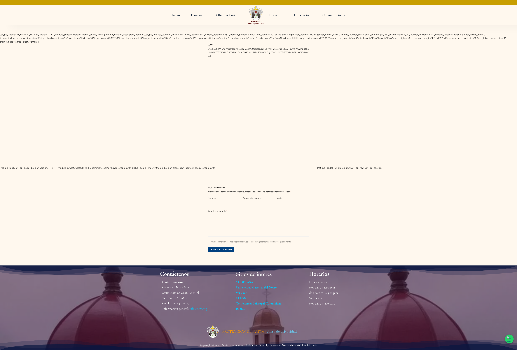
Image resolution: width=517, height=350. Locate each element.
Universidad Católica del (252, 287)
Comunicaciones (333, 15)
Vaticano (241, 293)
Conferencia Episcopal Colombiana (258, 303)
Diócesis (196, 15)
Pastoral (274, 15)
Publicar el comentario (221, 249)
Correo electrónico (252, 198)
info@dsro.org (198, 309)
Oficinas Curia (226, 15)
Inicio (176, 15)
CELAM (241, 298)
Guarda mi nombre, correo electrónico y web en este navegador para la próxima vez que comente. (251, 242)
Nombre (212, 198)
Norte (272, 287)
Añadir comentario (217, 211)
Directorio (301, 15)
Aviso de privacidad (282, 331)
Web (279, 198)
